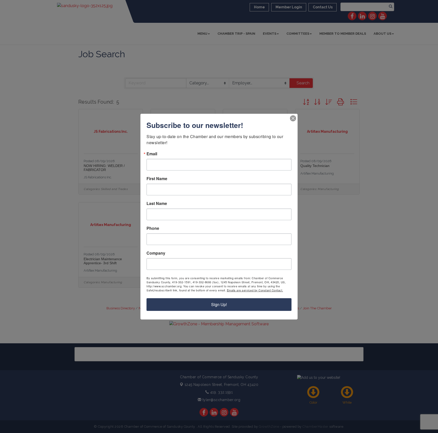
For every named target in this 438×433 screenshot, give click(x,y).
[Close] (293, 118)
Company (156, 253)
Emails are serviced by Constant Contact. (255, 290)
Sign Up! (219, 304)
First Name (157, 179)
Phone (153, 228)
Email (152, 154)
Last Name (157, 203)
